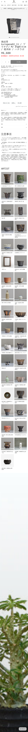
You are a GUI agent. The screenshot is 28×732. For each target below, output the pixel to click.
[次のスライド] (26, 9)
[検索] (4, 1)
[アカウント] (23, 1)
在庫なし (14, 103)
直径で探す (14, 5)
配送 (2, 124)
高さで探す (20, 5)
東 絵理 (19, 103)
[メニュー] (1, 1)
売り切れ (19, 62)
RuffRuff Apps (20, 106)
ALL (5, 5)
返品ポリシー (3, 110)
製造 (2, 127)
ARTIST (9, 5)
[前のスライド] (1, 9)
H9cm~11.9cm (6, 103)
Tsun (26, 106)
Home (2, 5)
